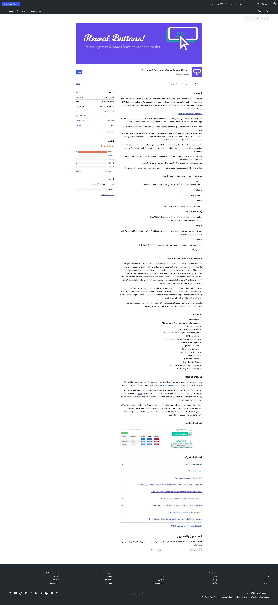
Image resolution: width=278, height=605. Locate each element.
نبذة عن (266, 573)
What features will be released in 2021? (186, 526)
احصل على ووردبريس (11, 4)
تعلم (162, 573)
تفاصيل (197, 83)
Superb (153, 550)
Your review (109, 171)
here (140, 393)
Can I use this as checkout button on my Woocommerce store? (176, 492)
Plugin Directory (263, 11)
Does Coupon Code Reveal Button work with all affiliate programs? (175, 519)
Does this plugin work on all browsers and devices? (181, 499)
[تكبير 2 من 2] (157, 430)
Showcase (213, 573)
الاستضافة (266, 580)
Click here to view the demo (190, 113)
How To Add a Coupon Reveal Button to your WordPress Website (175, 385)
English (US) (80, 120)
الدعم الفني (160, 576)
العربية (247, 593)
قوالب (215, 576)
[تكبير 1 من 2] (199, 430)
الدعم (78, 83)
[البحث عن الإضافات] (246, 18)
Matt (56, 576)
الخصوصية (266, 583)
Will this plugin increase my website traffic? (185, 512)
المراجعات (185, 83)
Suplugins (179, 74)
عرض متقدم (109, 132)
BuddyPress (54, 583)
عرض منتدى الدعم (107, 195)
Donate (108, 580)
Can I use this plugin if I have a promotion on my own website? (177, 505)
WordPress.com (52, 573)
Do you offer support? (193, 464)
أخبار (267, 576)
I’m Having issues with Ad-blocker (188, 478)
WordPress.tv (158, 583)
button (79, 125)
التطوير (174, 83)
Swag (109, 583)
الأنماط (214, 583)
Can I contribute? (195, 471)
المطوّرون (161, 580)
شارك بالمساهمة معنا (105, 573)
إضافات (214, 580)
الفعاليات (109, 576)
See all (78, 171)
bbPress (56, 580)
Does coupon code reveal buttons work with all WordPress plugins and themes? (170, 485)
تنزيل (79, 72)
